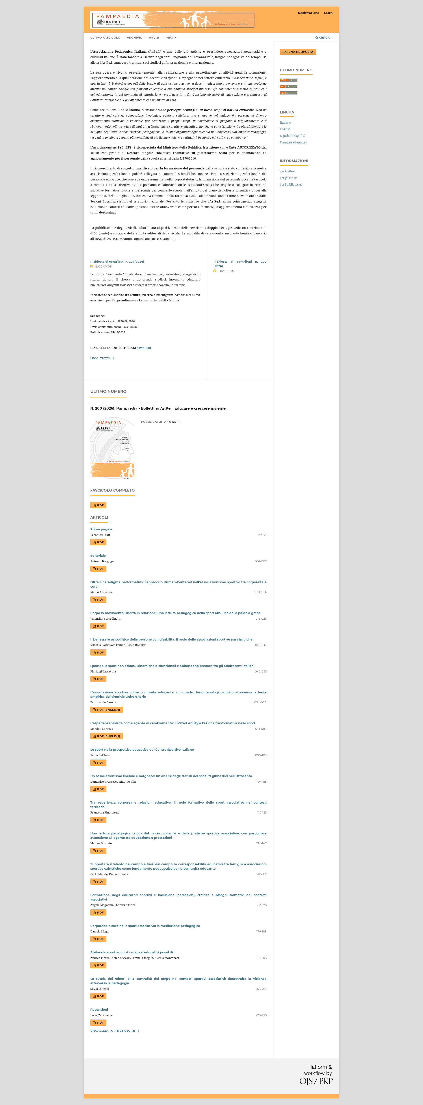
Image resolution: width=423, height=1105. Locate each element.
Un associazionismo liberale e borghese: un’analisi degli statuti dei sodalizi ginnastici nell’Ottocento (171, 776)
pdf (100, 505)
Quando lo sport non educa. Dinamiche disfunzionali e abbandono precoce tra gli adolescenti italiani (172, 666)
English (285, 129)
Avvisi (154, 37)
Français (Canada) (293, 142)
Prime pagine (101, 529)
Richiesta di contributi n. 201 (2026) (117, 261)
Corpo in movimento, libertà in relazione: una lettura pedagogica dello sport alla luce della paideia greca (175, 613)
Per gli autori (288, 178)
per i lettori (287, 171)
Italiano (285, 122)
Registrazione (308, 13)
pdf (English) (108, 709)
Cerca (324, 37)
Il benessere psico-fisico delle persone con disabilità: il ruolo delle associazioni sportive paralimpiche (171, 639)
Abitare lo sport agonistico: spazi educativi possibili (131, 952)
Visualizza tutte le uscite (112, 1030)
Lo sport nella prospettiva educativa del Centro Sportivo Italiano (142, 750)
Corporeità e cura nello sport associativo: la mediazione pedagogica (145, 926)
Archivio (134, 37)
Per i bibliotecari (291, 184)
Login (328, 13)
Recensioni (99, 1010)
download (144, 348)
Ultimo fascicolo (105, 37)
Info (170, 37)
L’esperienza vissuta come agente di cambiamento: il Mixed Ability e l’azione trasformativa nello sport (172, 723)
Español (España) (292, 136)
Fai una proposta (298, 52)
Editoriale (98, 556)
